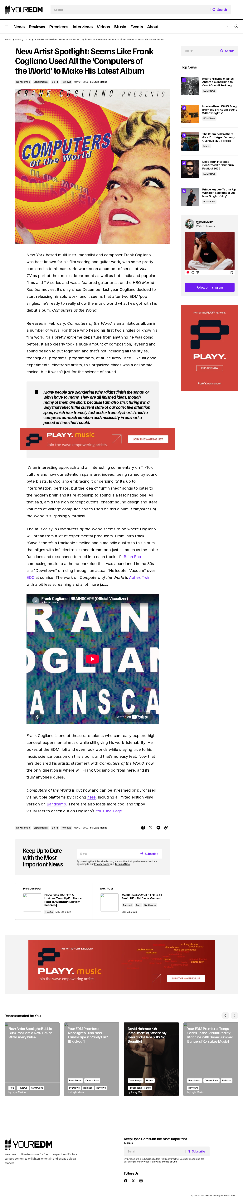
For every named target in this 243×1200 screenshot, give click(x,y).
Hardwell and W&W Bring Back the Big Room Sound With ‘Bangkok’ (219, 110)
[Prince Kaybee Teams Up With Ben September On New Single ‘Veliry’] (190, 197)
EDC (30, 577)
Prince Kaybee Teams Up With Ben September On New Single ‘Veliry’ (219, 193)
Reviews (66, 81)
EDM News (209, 90)
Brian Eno (132, 556)
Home (8, 39)
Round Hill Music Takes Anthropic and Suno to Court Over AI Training (218, 82)
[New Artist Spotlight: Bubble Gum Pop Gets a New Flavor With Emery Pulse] (32, 1059)
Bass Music (75, 1080)
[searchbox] (131, 9)
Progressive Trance (140, 1087)
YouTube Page (108, 811)
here (91, 797)
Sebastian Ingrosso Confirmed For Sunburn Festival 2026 (218, 165)
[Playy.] (121, 965)
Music (206, 146)
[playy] (97, 439)
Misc (18, 39)
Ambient (127, 905)
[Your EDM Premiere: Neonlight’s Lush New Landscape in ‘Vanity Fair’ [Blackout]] (91, 1059)
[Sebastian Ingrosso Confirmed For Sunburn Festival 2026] (190, 169)
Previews (74, 1087)
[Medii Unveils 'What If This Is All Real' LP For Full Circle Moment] (131, 901)
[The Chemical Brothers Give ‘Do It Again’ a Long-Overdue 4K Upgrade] (190, 141)
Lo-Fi (28, 39)
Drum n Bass (92, 1080)
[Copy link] (166, 828)
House (49, 911)
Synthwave (150, 905)
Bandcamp (56, 804)
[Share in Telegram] (158, 828)
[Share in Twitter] (151, 828)
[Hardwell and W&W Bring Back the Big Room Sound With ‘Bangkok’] (190, 114)
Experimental (41, 81)
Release (87, 1087)
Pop (138, 905)
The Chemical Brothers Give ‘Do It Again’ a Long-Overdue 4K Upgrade (218, 137)
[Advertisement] (209, 348)
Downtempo (23, 81)
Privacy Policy (101, 864)
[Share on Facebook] (143, 828)
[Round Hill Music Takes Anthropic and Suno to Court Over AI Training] (190, 86)
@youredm (204, 221)
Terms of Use (122, 864)
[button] (6, 26)
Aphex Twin (139, 577)
